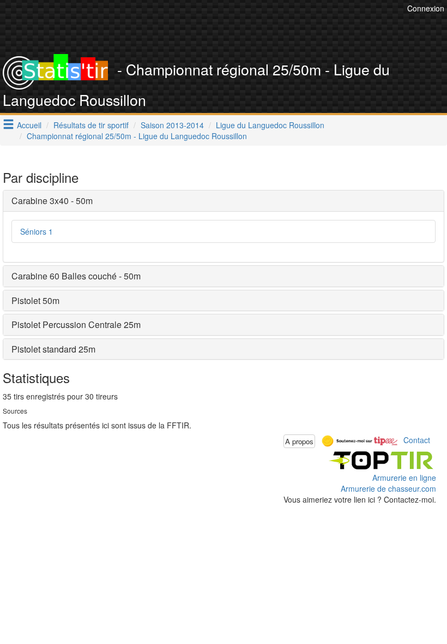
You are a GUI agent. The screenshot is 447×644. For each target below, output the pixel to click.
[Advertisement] (206, 27)
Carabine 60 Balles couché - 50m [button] (76, 276)
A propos (299, 441)
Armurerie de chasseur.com (388, 488)
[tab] (223, 200)
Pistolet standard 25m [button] (53, 349)
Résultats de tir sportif (91, 125)
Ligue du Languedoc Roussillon (270, 125)
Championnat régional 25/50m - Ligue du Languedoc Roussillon (137, 135)
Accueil (29, 125)
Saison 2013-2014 (172, 125)
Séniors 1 (36, 231)
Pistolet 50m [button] (35, 300)
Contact (416, 439)
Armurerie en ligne (404, 477)
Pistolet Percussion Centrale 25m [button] (76, 324)
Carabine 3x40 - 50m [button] (52, 200)
